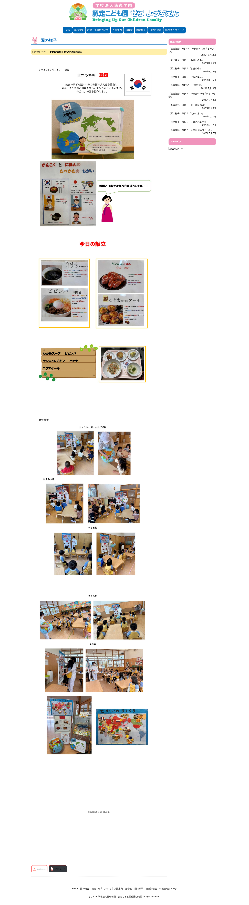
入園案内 (117, 30)
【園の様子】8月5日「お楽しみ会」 (186, 60)
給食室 (129, 30)
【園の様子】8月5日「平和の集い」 (186, 77)
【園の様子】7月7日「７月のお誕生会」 (188, 122)
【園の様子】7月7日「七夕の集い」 (186, 113)
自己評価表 (155, 30)
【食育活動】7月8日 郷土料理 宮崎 (187, 105)
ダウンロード (60, 869)
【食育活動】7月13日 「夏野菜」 (186, 85)
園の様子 (141, 30)
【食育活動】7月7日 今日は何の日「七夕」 (191, 130)
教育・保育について (98, 30)
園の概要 (79, 30)
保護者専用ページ (174, 30)
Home (67, 30)
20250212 (41, 869)
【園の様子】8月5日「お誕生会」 (185, 68)
